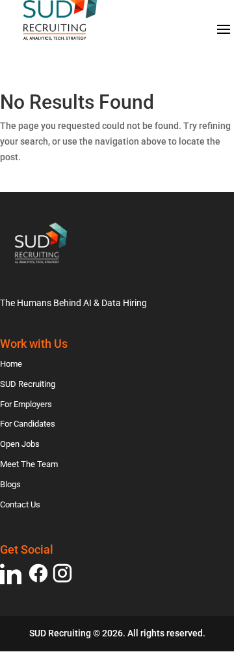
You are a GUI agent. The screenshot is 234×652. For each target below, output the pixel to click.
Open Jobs (20, 444)
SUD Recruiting (27, 384)
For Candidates (27, 424)
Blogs (10, 484)
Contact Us (20, 504)
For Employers (26, 404)
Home (11, 364)
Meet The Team (29, 464)
